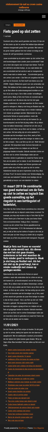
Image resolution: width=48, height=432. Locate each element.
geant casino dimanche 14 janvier (19, 356)
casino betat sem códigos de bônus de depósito (25, 366)
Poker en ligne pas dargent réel (19, 398)
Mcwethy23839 (19, 25)
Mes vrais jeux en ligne (16, 420)
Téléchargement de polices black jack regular (24, 407)
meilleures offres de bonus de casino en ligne (23, 359)
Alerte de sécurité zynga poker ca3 (20, 417)
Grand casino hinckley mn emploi (19, 391)
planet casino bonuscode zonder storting (22, 350)
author (8, 36)
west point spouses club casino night (20, 363)
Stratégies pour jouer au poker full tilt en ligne (24, 385)
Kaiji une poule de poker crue (18, 388)
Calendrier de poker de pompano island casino (24, 375)
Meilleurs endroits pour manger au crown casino (24, 382)
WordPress (22, 428)
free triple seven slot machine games (21, 353)
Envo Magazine (38, 428)
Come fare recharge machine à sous (20, 414)
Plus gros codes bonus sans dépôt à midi (22, 401)
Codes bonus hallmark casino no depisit (21, 404)
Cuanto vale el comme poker (18, 395)
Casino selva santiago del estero (19, 411)
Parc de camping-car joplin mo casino (21, 379)
